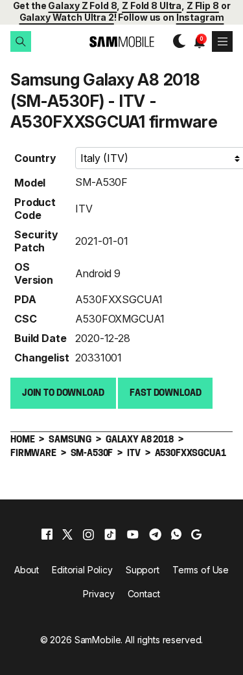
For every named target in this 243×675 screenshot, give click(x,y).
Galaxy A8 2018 (140, 440)
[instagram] (88, 534)
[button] (20, 41)
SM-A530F (101, 182)
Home (22, 440)
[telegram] (155, 534)
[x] (67, 534)
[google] (196, 534)
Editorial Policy (82, 569)
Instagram (200, 17)
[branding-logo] (121, 42)
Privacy (98, 593)
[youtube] (132, 534)
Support (142, 569)
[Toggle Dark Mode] (176, 41)
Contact (144, 593)
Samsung (70, 440)
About (26, 569)
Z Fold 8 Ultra (151, 5)
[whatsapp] (176, 534)
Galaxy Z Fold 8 (82, 5)
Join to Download (63, 393)
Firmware (33, 454)
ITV (84, 208)
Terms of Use (200, 569)
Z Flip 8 (203, 5)
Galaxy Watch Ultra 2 (66, 17)
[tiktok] (110, 534)
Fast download (165, 393)
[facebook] (46, 534)
